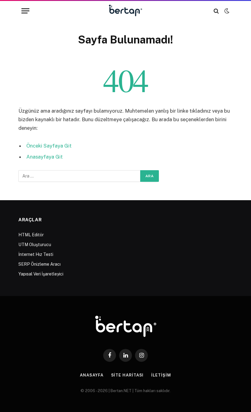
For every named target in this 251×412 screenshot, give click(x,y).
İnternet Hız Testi (35, 254)
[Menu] (25, 11)
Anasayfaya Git (44, 157)
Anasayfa (91, 375)
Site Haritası (127, 375)
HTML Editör (31, 234)
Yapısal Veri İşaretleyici (40, 274)
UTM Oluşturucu (34, 244)
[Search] (216, 11)
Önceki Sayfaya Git (49, 146)
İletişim (161, 375)
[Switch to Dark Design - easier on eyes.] (226, 11)
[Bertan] (125, 11)
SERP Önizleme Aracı (39, 264)
